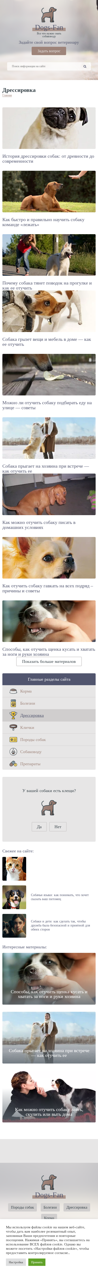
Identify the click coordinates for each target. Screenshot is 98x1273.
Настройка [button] (16, 1262)
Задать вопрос (49, 51)
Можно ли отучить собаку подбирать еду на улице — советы (47, 405)
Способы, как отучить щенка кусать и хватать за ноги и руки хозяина (48, 651)
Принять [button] (37, 1262)
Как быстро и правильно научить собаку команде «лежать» (43, 222)
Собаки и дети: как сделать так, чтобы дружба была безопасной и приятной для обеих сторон (60, 925)
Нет (57, 826)
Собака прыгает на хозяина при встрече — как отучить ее (45, 468)
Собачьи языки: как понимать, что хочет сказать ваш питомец (60, 897)
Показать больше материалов (49, 661)
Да (39, 826)
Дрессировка (32, 715)
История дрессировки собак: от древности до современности (48, 158)
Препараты (30, 763)
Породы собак (33, 739)
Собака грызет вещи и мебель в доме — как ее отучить (46, 342)
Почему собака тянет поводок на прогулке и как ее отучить (47, 285)
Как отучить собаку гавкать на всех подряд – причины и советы (47, 588)
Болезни (27, 703)
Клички (27, 727)
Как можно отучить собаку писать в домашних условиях (38, 525)
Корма (26, 691)
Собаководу (31, 751)
